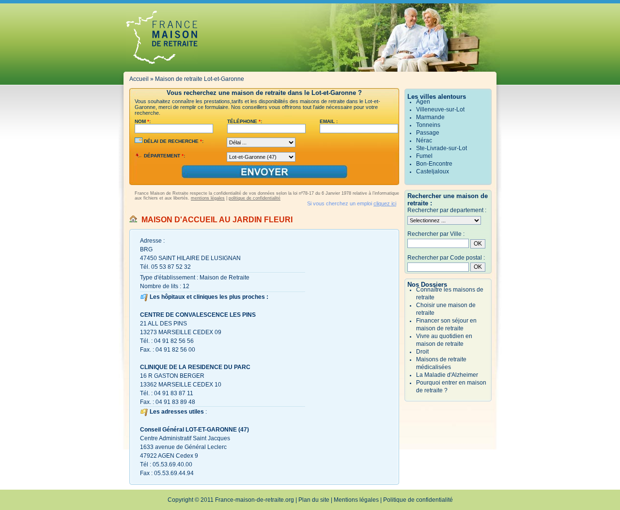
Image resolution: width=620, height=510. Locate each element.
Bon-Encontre (434, 163)
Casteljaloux (432, 171)
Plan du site (313, 499)
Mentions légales (356, 499)
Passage (427, 132)
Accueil (139, 79)
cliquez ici (384, 203)
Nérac (424, 140)
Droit (422, 351)
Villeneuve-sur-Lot (440, 109)
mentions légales (208, 198)
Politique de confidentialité (418, 499)
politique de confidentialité (254, 198)
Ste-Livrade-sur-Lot (441, 148)
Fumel (424, 156)
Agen (423, 101)
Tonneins (428, 125)
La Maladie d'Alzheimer (447, 374)
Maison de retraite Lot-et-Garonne (199, 79)
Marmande (430, 117)
